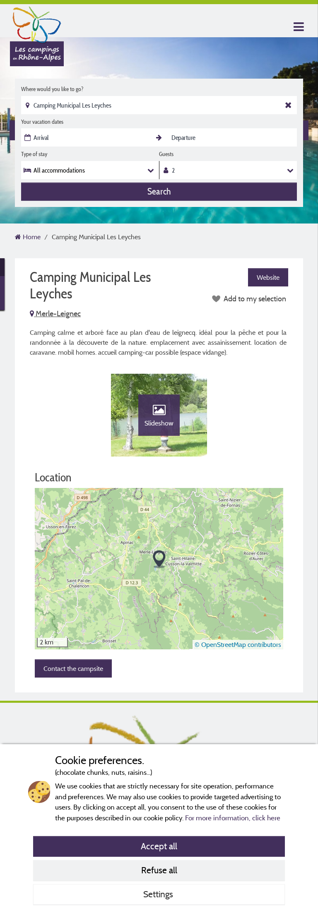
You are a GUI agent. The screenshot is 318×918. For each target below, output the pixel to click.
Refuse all (159, 870)
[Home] (37, 22)
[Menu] (298, 27)
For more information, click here (232, 817)
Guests (166, 154)
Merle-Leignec (57, 313)
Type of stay (34, 154)
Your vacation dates (42, 121)
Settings (159, 894)
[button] (159, 559)
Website (268, 277)
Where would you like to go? (52, 89)
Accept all (159, 846)
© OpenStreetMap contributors (238, 644)
